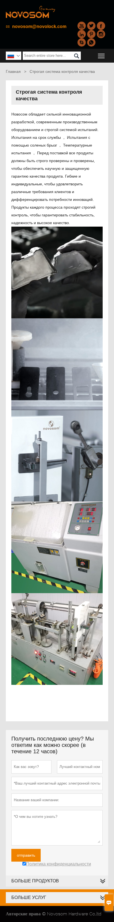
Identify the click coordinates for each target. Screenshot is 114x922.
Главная (13, 71)
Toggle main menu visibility (101, 56)
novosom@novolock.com (39, 26)
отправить (26, 855)
